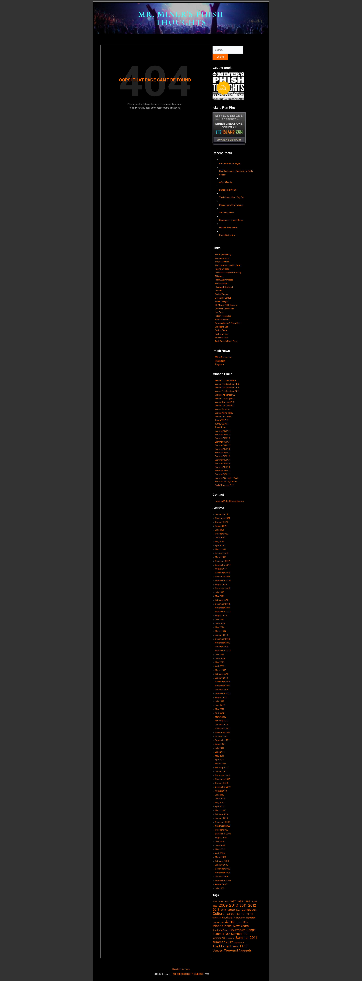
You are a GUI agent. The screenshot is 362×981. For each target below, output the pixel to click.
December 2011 (222, 728)
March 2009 (220, 857)
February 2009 (222, 861)
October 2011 (221, 736)
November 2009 (222, 826)
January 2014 (221, 635)
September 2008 (223, 880)
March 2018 (220, 557)
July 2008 (219, 888)
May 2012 (219, 709)
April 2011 (219, 759)
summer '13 (219, 938)
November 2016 (222, 576)
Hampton (250, 917)
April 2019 (219, 545)
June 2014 (220, 623)
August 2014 (221, 615)
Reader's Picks (220, 930)
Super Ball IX (239, 943)
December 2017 (222, 561)
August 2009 (221, 837)
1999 (247, 901)
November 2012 (222, 685)
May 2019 (219, 541)
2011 (243, 905)
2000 (254, 901)
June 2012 (220, 705)
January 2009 (221, 865)
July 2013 (219, 654)
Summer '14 (230, 938)
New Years (241, 926)
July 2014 (219, 619)
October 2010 (221, 783)
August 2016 (221, 584)
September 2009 (223, 833)
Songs (250, 930)
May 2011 (219, 756)
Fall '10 (240, 913)
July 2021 (219, 530)
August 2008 (221, 884)
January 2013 (221, 678)
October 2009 (221, 830)
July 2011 (219, 748)
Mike (245, 922)
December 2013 (222, 639)
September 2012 (222, 693)
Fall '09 (230, 913)
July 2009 (219, 841)
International (218, 922)
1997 (233, 901)
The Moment (222, 946)
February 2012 (221, 720)
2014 (223, 910)
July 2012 (219, 701)
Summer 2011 (246, 937)
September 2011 (222, 740)
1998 (240, 901)
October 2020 (221, 533)
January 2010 (221, 818)
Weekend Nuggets (238, 950)
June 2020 (220, 537)
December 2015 (222, 588)
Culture (218, 913)
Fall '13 (249, 914)
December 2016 (222, 572)
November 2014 (222, 607)
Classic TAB (234, 909)
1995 (220, 901)
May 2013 (219, 662)
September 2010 (223, 787)
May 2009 (220, 849)
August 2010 (221, 791)
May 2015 (219, 596)
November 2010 (222, 779)
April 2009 (220, 853)
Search (220, 57)
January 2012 (221, 724)
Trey (235, 946)
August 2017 (221, 569)
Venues (218, 950)
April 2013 (219, 666)
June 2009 (220, 845)
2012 (252, 905)
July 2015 (219, 592)
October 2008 (221, 876)
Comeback (249, 909)
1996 (226, 902)
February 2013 (222, 674)
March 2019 (220, 549)
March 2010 (220, 810)
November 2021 (222, 518)
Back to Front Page (181, 969)
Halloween (239, 917)
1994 (215, 902)
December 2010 (222, 775)
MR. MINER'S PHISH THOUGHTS (181, 18)
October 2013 (221, 646)
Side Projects (237, 929)
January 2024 (221, 514)
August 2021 (221, 526)
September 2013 (223, 650)
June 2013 (220, 658)
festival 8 (217, 918)
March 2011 (220, 763)
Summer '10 (239, 934)
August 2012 (221, 697)
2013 (216, 909)
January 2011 (221, 771)
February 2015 (222, 600)
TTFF (243, 946)
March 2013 (220, 670)
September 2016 (223, 580)
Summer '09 (221, 934)
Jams (230, 921)
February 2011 (221, 767)
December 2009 (222, 822)
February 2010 (222, 814)
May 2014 (219, 627)
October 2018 (221, 553)
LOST (239, 922)
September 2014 (223, 611)
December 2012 (222, 681)
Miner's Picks (222, 926)
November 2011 (222, 732)
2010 (233, 905)
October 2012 (221, 689)
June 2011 (220, 752)
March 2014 (220, 631)
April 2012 (219, 713)
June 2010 (220, 798)
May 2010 (219, 802)
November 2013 (222, 642)
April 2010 (219, 806)
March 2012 (220, 717)
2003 (215, 906)
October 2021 (221, 522)
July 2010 (219, 795)
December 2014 (222, 604)
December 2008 (222, 868)
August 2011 (221, 744)
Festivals (227, 917)
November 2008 (222, 872)
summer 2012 (223, 942)
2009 (223, 905)
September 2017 (222, 565)
